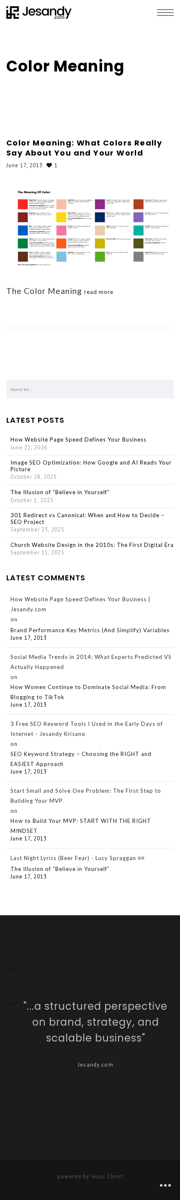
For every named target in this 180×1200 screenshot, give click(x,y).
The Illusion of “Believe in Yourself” (60, 492)
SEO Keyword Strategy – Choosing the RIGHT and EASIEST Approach (81, 759)
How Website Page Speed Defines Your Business (78, 440)
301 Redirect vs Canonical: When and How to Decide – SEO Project (87, 518)
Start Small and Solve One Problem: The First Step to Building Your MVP (85, 795)
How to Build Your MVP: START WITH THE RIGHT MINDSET (80, 825)
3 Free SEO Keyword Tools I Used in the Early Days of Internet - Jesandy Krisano (86, 728)
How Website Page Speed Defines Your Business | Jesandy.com (80, 604)
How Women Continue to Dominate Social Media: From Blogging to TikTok (88, 692)
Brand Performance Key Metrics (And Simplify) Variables (90, 630)
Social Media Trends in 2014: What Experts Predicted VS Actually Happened (91, 662)
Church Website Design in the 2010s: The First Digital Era (92, 545)
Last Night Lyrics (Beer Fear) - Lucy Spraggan (73, 858)
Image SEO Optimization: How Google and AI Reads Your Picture (91, 466)
